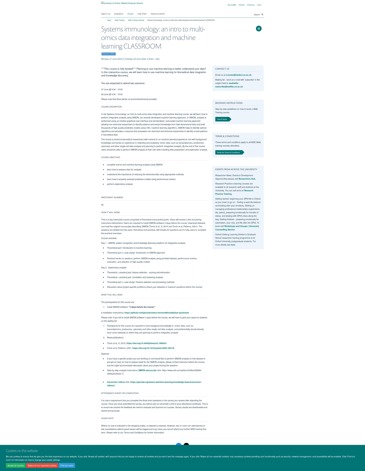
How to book (222, 119)
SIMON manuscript (147, 370)
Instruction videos (116, 382)
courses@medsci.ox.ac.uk (239, 74)
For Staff (142, 13)
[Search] (262, 14)
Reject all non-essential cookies (42, 465)
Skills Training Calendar (136, 20)
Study (130, 13)
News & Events (158, 13)
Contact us (251, 5)
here (233, 244)
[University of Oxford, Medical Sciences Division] (122, 2)
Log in (259, 5)
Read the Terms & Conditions (228, 152)
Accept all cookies (16, 465)
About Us (105, 13)
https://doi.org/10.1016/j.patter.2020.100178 (153, 348)
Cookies (242, 5)
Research (118, 13)
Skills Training (119, 20)
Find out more (66, 465)
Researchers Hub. (247, 178)
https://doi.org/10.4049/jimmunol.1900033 (146, 343)
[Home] (103, 20)
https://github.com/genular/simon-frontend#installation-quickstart (156, 312)
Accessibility (232, 5)
